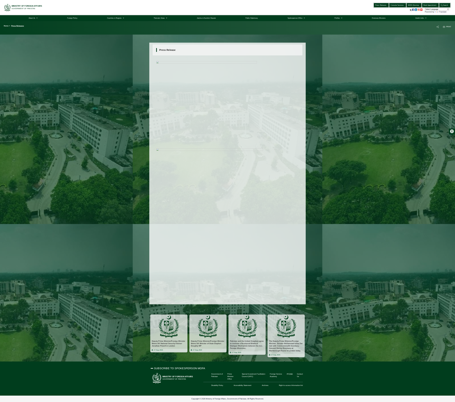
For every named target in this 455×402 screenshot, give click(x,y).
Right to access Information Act (291, 385)
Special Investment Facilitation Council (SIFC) (253, 375)
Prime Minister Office (230, 376)
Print (448, 27)
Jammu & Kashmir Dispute (206, 18)
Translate (442, 12)
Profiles (337, 18)
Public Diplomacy (252, 18)
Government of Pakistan (217, 375)
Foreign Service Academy (276, 375)
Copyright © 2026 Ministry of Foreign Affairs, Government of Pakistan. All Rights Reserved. (227, 399)
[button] (411, 11)
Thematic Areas (159, 18)
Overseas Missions (378, 18)
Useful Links (420, 18)
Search (445, 5)
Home (6, 26)
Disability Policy (217, 385)
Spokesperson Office (295, 18)
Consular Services (397, 5)
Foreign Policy (72, 18)
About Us (32, 18)
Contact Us (300, 375)
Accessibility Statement (242, 385)
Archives (265, 385)
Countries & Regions (114, 18)
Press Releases (381, 5)
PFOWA (290, 374)
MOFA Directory (413, 5)
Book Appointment (429, 5)
